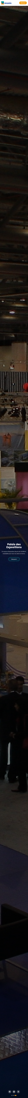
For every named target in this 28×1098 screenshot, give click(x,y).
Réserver (23, 2)
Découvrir (14, 562)
